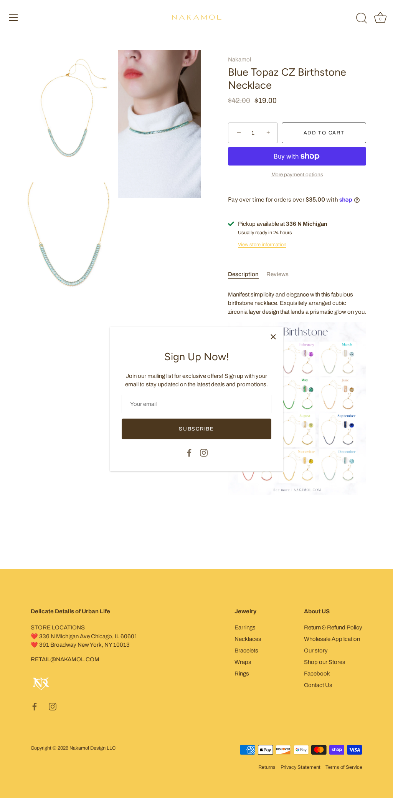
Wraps (242, 662)
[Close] (273, 336)
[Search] (361, 18)
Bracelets (246, 650)
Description (243, 274)
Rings (241, 674)
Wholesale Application (332, 639)
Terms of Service (343, 767)
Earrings (245, 627)
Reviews (277, 274)
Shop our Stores (324, 662)
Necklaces (247, 639)
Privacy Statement (300, 767)
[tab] (247, 274)
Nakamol (239, 59)
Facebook (317, 674)
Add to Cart (324, 133)
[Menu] (13, 17)
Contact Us (318, 685)
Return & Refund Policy (333, 627)
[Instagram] (204, 452)
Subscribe (196, 429)
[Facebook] (189, 452)
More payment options (297, 174)
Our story (316, 650)
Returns (267, 767)
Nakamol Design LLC (92, 748)
